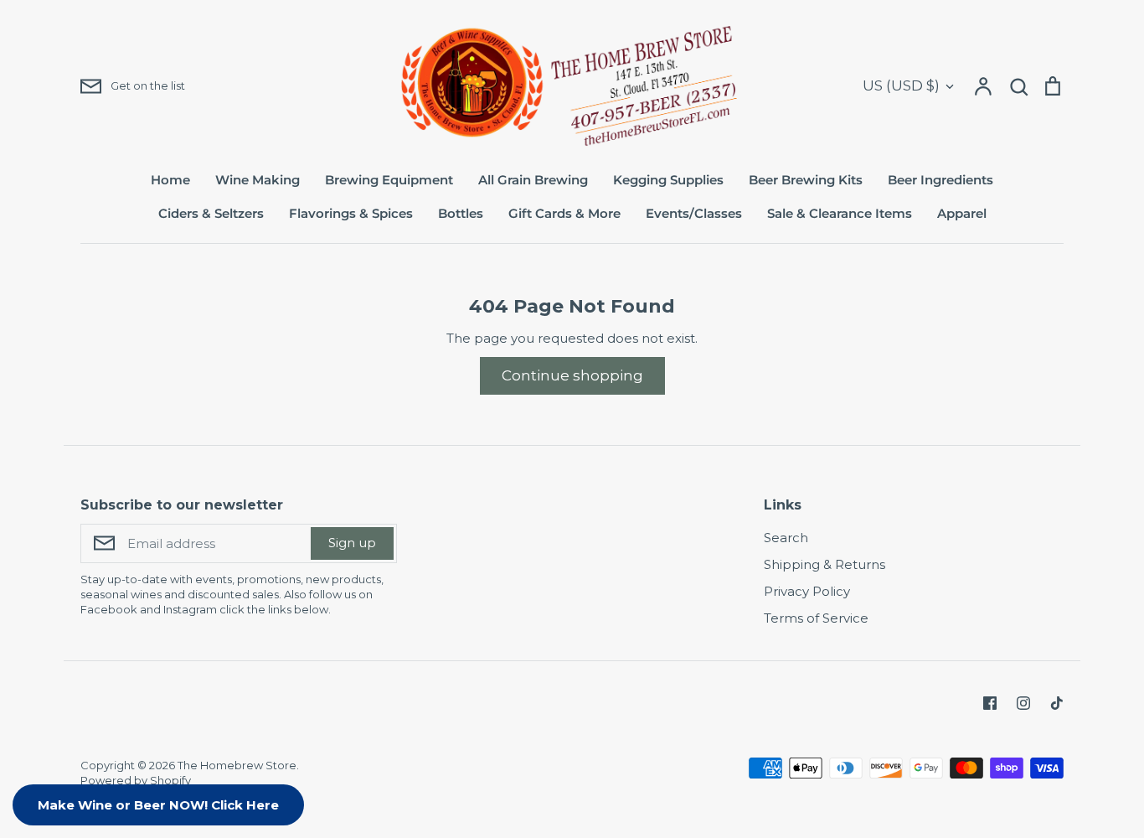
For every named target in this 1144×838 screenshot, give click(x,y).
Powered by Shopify (135, 780)
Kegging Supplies (668, 180)
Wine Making (257, 180)
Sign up (352, 543)
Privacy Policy (807, 591)
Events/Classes (694, 213)
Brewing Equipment (389, 180)
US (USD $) (901, 85)
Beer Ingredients (940, 180)
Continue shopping (572, 375)
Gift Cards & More (564, 213)
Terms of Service (816, 618)
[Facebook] (990, 703)
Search (786, 538)
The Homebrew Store (237, 765)
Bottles (460, 213)
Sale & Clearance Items (839, 213)
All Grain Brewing (533, 180)
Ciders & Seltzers (211, 213)
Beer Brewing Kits (806, 180)
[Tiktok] (1057, 703)
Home (170, 180)
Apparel (962, 213)
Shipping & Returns (824, 564)
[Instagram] (1023, 703)
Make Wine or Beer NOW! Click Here (158, 805)
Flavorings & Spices (351, 213)
